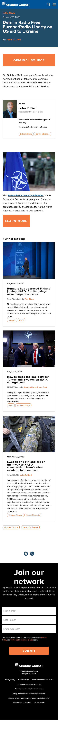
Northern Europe (23, 405)
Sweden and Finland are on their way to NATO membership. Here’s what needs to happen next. (26, 466)
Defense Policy (26, 134)
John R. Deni (13, 39)
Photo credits (39, 703)
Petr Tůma (29, 299)
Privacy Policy (10, 679)
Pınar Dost (42, 387)
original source (29, 60)
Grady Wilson (30, 387)
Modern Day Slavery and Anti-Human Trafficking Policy (29, 698)
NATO (21, 320)
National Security (33, 515)
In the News (9, 12)
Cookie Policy (23, 679)
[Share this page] (32, 554)
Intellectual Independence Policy (29, 684)
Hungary (11, 320)
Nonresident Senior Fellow (31, 111)
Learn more (16, 221)
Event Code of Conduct (22, 703)
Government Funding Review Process (29, 689)
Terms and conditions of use (42, 679)
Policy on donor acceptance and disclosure (29, 693)
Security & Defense (30, 527)
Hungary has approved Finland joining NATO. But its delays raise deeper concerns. (29, 291)
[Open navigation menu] (54, 4)
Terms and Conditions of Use (22, 640)
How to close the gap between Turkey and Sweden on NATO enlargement (28, 379)
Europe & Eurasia (42, 134)
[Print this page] (26, 554)
